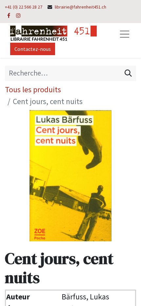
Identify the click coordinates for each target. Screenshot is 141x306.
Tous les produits (33, 89)
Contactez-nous (32, 49)
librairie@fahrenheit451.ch (80, 7)
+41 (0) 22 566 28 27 (23, 7)
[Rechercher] (128, 73)
